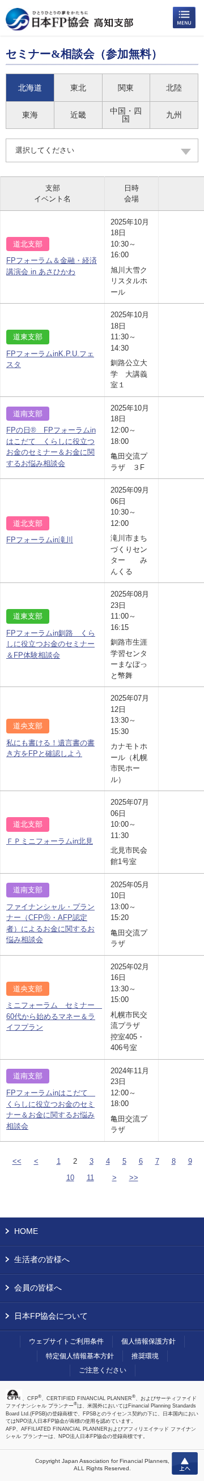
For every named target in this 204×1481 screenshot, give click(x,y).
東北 (78, 87)
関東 (126, 87)
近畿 (78, 114)
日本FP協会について (51, 1315)
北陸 (174, 87)
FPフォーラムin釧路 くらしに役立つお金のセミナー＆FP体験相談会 (50, 644)
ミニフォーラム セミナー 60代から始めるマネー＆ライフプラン (54, 1016)
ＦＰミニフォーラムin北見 (49, 841)
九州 (174, 114)
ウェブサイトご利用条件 (66, 1341)
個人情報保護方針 (148, 1341)
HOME (26, 1231)
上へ (184, 1463)
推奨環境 (145, 1356)
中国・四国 (126, 114)
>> (133, 1177)
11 (90, 1177)
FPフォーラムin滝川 (39, 540)
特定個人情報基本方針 (80, 1356)
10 (70, 1177)
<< (17, 1161)
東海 (30, 114)
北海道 (30, 87)
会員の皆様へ (38, 1287)
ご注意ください (102, 1370)
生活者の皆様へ (42, 1259)
